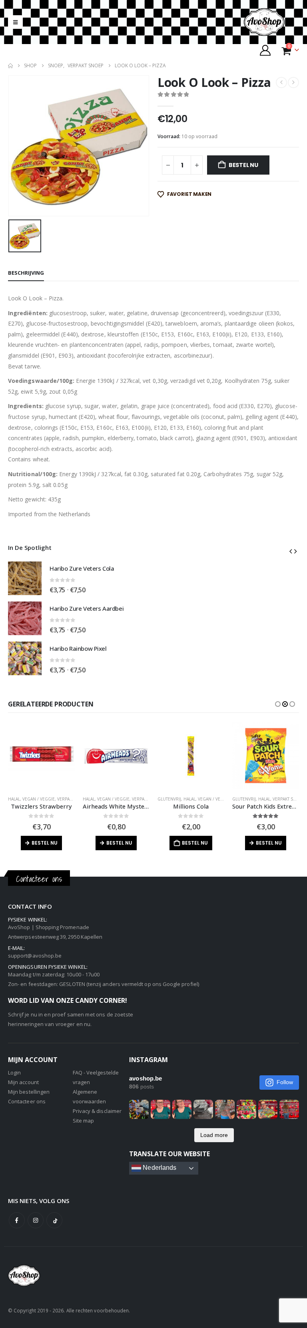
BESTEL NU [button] (120, 842)
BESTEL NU (243, 165)
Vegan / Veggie (38, 799)
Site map (83, 1120)
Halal (14, 799)
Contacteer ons (27, 1101)
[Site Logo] (271, 22)
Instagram (36, 1220)
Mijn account (23, 1082)
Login (14, 1072)
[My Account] (265, 50)
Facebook (17, 1220)
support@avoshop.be (35, 955)
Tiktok (54, 1220)
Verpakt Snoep (73, 799)
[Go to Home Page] (10, 65)
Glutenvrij (94, 799)
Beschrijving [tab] (26, 272)
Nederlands (158, 1168)
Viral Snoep (283, 799)
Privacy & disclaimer (97, 1111)
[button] (15, 22)
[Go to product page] (25, 578)
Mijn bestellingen (29, 1091)
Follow (285, 1082)
